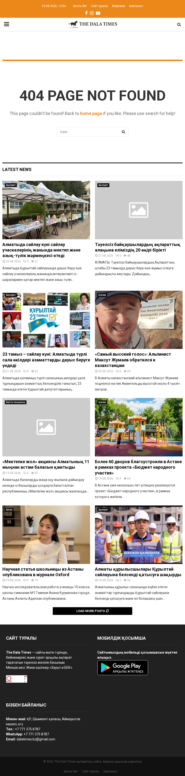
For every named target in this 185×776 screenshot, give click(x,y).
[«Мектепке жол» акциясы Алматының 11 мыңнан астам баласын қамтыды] (46, 427)
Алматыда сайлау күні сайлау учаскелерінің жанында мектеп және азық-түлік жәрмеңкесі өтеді (41, 250)
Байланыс (136, 6)
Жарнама (118, 6)
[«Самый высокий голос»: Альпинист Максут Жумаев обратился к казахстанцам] (139, 320)
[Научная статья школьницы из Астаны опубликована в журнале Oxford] (46, 534)
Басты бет (80, 6)
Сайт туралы (99, 6)
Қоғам (102, 295)
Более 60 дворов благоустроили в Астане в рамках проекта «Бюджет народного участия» (138, 467)
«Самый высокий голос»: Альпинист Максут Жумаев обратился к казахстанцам (133, 360)
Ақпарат (11, 185)
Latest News (17, 169)
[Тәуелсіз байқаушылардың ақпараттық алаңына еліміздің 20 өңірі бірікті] (139, 210)
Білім (9, 509)
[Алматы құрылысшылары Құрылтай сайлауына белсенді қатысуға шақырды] (139, 534)
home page (91, 113)
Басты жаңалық (15, 402)
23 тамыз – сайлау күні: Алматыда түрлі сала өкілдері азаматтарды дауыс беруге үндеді (46, 360)
